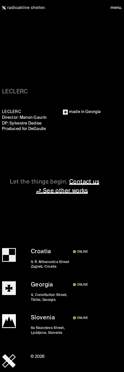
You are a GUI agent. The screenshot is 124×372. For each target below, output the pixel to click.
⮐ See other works (62, 191)
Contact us (84, 182)
